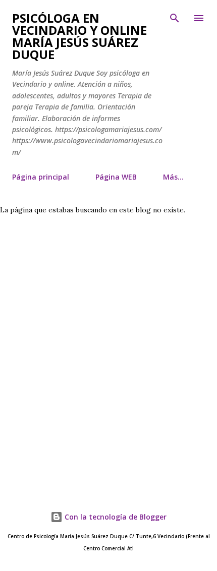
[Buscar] (175, 18)
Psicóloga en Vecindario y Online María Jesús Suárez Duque (79, 36)
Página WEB (116, 177)
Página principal (40, 177)
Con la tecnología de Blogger (115, 517)
